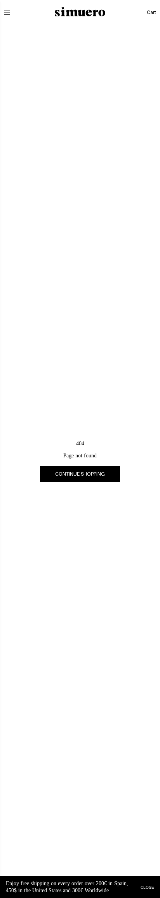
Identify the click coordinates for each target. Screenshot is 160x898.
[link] (80, 474)
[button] (12, 12)
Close (147, 887)
